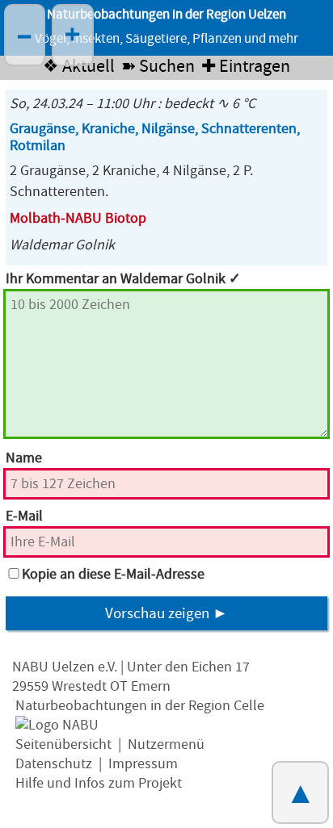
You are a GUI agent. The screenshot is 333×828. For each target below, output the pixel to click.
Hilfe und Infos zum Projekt (98, 783)
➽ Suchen (158, 66)
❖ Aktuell (79, 66)
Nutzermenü (166, 744)
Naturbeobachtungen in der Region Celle (139, 705)
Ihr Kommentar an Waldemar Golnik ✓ (123, 278)
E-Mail (24, 516)
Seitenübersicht (63, 744)
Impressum (143, 763)
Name (24, 458)
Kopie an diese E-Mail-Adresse (113, 574)
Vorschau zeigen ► (166, 613)
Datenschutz (53, 763)
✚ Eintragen (245, 66)
